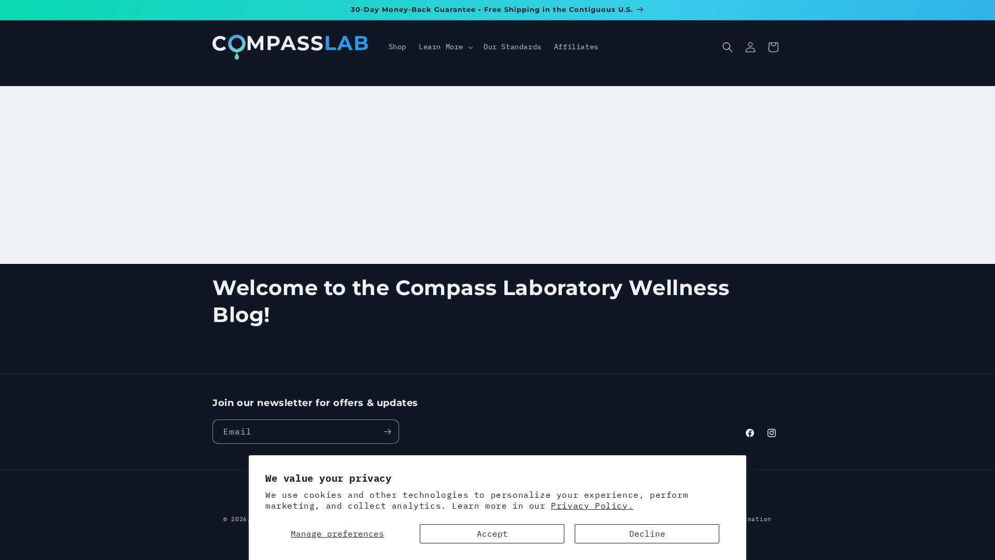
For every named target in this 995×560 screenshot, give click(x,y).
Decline (647, 533)
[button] (445, 47)
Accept (492, 533)
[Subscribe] (387, 431)
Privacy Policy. (592, 505)
